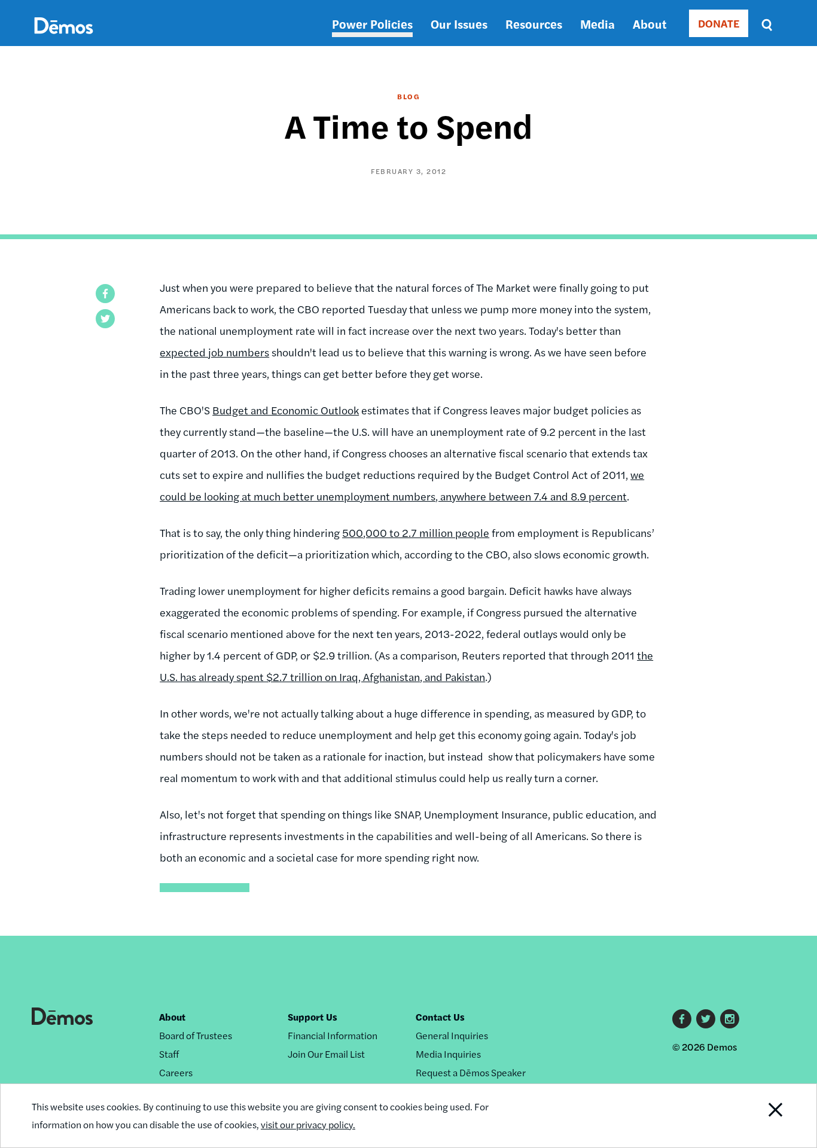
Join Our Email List (326, 1054)
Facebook (681, 1018)
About (649, 23)
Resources (533, 23)
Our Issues (459, 23)
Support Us (312, 1017)
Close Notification (760, 1115)
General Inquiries (452, 1035)
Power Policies (372, 23)
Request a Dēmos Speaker (471, 1072)
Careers (176, 1072)
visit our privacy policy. (308, 1124)
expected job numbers (214, 351)
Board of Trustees (195, 1035)
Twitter (705, 1018)
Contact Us (440, 1017)
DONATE (718, 23)
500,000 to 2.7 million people (415, 532)
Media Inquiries (448, 1054)
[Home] (64, 39)
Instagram (729, 1018)
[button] (105, 293)
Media (597, 23)
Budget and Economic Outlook (285, 409)
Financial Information (332, 1035)
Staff (169, 1054)
